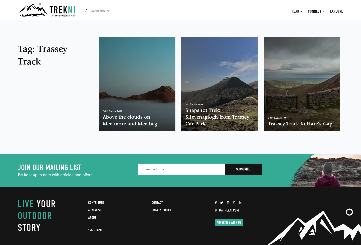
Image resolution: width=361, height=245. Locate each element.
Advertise (94, 210)
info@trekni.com (227, 210)
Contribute (96, 202)
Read (296, 11)
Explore (336, 11)
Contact (157, 202)
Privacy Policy (161, 210)
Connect (315, 11)
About (92, 217)
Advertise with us (229, 222)
